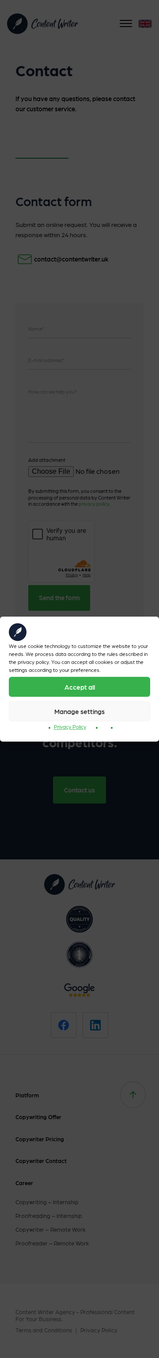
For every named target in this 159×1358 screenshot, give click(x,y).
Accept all (79, 687)
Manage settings (79, 711)
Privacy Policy (70, 726)
